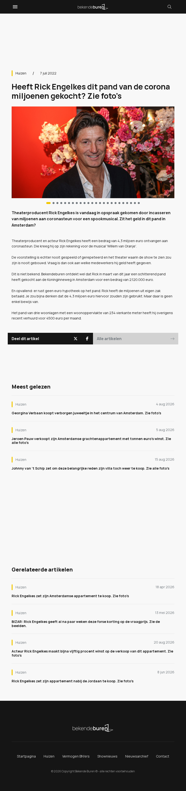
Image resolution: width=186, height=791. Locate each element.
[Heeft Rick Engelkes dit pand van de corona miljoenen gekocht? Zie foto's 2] (57, 203)
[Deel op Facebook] (87, 338)
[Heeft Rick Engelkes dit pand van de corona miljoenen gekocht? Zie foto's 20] (127, 203)
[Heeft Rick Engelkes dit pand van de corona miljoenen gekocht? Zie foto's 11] (92, 203)
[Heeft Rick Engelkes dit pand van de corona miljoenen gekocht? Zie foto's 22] (135, 203)
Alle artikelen (109, 338)
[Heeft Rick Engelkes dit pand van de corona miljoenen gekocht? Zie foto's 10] (88, 203)
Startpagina (26, 756)
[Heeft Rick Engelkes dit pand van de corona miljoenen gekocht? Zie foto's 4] (65, 203)
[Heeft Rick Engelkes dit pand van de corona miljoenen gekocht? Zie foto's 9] (84, 203)
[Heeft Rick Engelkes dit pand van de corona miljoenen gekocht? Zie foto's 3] (61, 203)
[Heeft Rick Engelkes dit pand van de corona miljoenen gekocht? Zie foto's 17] (115, 203)
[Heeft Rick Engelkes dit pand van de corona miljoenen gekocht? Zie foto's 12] (96, 203)
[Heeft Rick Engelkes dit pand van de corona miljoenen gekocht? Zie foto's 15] (108, 203)
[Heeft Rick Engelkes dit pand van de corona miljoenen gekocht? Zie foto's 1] (53, 203)
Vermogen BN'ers (76, 756)
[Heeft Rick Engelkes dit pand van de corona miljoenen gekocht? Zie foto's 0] (48, 203)
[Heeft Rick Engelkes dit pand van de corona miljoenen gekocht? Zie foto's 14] (104, 203)
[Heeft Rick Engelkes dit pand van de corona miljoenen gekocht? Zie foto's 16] (112, 203)
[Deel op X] (75, 338)
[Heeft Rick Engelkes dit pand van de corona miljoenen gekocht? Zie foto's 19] (123, 203)
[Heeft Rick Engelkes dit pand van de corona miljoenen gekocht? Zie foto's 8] (81, 203)
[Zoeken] (169, 7)
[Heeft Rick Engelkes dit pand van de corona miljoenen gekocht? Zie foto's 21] (131, 203)
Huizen (21, 73)
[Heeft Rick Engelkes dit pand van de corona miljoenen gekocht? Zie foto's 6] (73, 203)
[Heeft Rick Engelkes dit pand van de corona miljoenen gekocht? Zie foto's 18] (119, 203)
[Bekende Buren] (93, 7)
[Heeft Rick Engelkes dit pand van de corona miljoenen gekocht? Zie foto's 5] (69, 203)
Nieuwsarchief (136, 756)
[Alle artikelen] (139, 203)
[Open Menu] (14, 7)
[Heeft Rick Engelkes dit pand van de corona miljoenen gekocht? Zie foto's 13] (100, 203)
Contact (162, 756)
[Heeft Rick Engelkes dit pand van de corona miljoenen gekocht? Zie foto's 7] (77, 203)
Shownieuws (107, 756)
